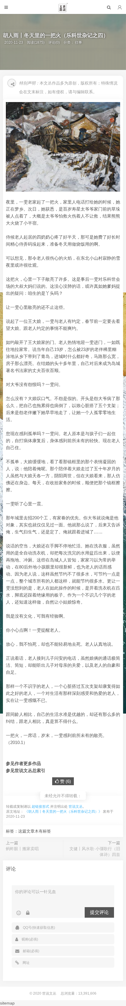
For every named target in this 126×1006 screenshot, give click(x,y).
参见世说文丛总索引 (25, 770)
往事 (78, 42)
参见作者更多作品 (23, 763)
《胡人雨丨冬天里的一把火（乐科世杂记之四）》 (63, 811)
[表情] (18, 913)
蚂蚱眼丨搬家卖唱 (22, 848)
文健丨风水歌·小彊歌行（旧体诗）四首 (94, 851)
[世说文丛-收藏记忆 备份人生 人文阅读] (63, 10)
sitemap (7, 1003)
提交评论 (99, 912)
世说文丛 (76, 807)
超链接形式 (40, 807)
